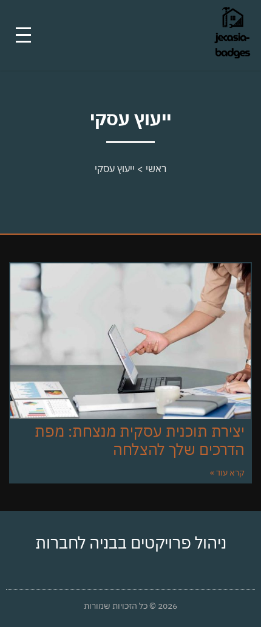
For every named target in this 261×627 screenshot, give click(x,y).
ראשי (156, 168)
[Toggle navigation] (23, 35)
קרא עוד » (227, 472)
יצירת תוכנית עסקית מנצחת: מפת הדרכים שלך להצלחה (140, 440)
